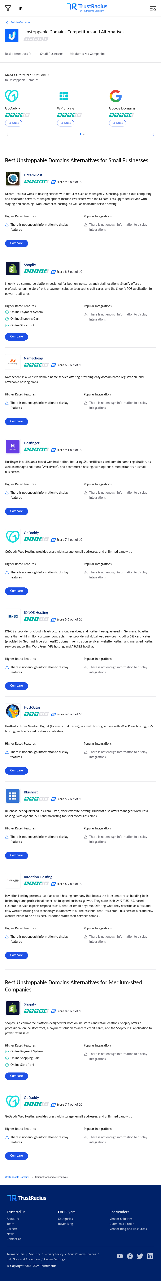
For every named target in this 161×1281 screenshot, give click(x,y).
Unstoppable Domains (17, 1177)
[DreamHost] (13, 179)
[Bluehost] (13, 796)
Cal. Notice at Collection (23, 1259)
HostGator (32, 708)
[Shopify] (13, 268)
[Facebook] (130, 1256)
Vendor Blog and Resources (128, 1229)
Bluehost (31, 792)
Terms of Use (16, 1254)
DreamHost (33, 175)
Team (10, 1224)
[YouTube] (120, 1256)
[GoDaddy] (13, 536)
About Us (13, 1219)
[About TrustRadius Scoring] (54, 182)
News (10, 1234)
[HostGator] (13, 711)
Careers (12, 1229)
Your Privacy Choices (82, 1254)
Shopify (30, 265)
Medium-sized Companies (87, 54)
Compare (16, 243)
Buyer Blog (65, 1224)
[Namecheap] (13, 362)
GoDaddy (31, 533)
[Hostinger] (13, 446)
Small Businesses (51, 54)
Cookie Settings (54, 1259)
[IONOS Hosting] (13, 616)
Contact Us (14, 1239)
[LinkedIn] (150, 1256)
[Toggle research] (20, 8)
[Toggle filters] (8, 8)
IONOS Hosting (36, 613)
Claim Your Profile (122, 1224)
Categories (65, 1219)
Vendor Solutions (121, 1219)
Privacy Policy (54, 1254)
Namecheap (33, 358)
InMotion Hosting (38, 877)
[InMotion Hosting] (13, 880)
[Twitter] (140, 1256)
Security (34, 1254)
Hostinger (32, 443)
